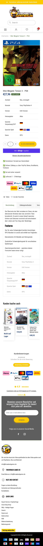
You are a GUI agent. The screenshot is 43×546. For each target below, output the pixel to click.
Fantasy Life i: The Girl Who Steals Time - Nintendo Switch (34, 329)
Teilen (7, 197)
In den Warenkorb (27, 144)
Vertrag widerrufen (8, 530)
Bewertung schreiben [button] (21, 365)
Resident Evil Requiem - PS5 (20, 328)
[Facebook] (18, 434)
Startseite (5, 36)
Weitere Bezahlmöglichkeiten (21, 156)
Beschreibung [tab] (10, 205)
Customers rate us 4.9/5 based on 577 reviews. (21, 391)
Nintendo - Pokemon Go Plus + (7, 328)
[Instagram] (24, 434)
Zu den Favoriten (18, 197)
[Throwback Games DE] (21, 12)
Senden (21, 420)
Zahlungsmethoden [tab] (25, 205)
